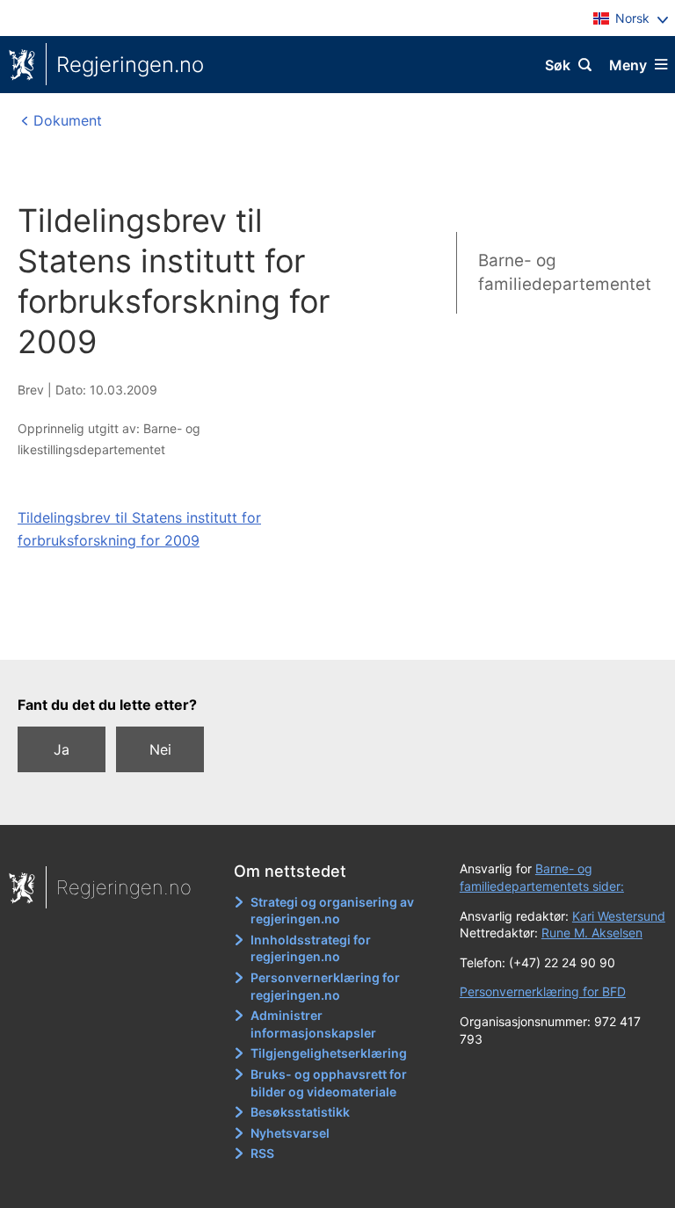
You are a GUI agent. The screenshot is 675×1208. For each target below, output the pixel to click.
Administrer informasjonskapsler (313, 1024)
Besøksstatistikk (300, 1111)
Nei (160, 749)
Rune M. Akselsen (591, 932)
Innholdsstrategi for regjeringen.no (310, 948)
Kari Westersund (618, 915)
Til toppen (329, 634)
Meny (628, 65)
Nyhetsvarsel (290, 1132)
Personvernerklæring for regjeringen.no (325, 986)
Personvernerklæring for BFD (543, 991)
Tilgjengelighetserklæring (328, 1052)
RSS (262, 1153)
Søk (557, 65)
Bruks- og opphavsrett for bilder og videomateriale (328, 1083)
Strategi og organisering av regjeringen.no (332, 910)
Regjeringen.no (130, 64)
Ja (61, 749)
